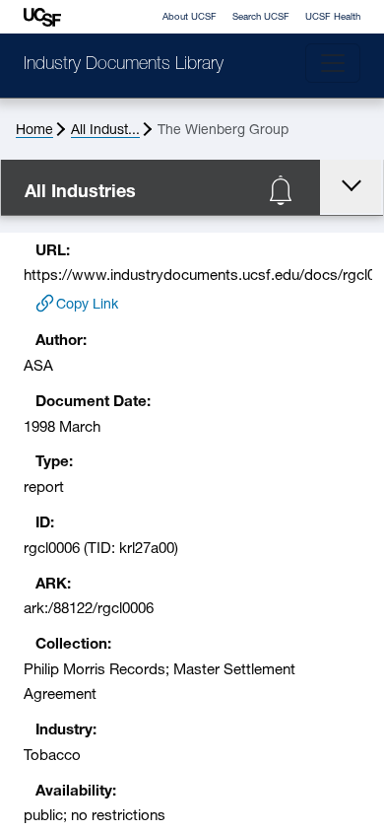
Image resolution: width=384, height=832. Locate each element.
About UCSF (189, 17)
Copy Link (87, 305)
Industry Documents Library (124, 65)
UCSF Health (332, 17)
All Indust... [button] (105, 130)
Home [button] (34, 130)
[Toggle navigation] (332, 63)
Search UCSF (260, 17)
